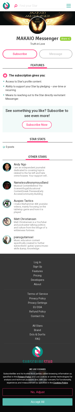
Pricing (37, 275)
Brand (37, 330)
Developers (37, 280)
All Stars (38, 325)
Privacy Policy (37, 298)
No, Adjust (38, 392)
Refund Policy (37, 311)
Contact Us (37, 316)
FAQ (37, 338)
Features (37, 271)
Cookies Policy (60, 383)
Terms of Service (37, 294)
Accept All (37, 402)
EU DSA (37, 307)
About (37, 284)
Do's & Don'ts (37, 334)
